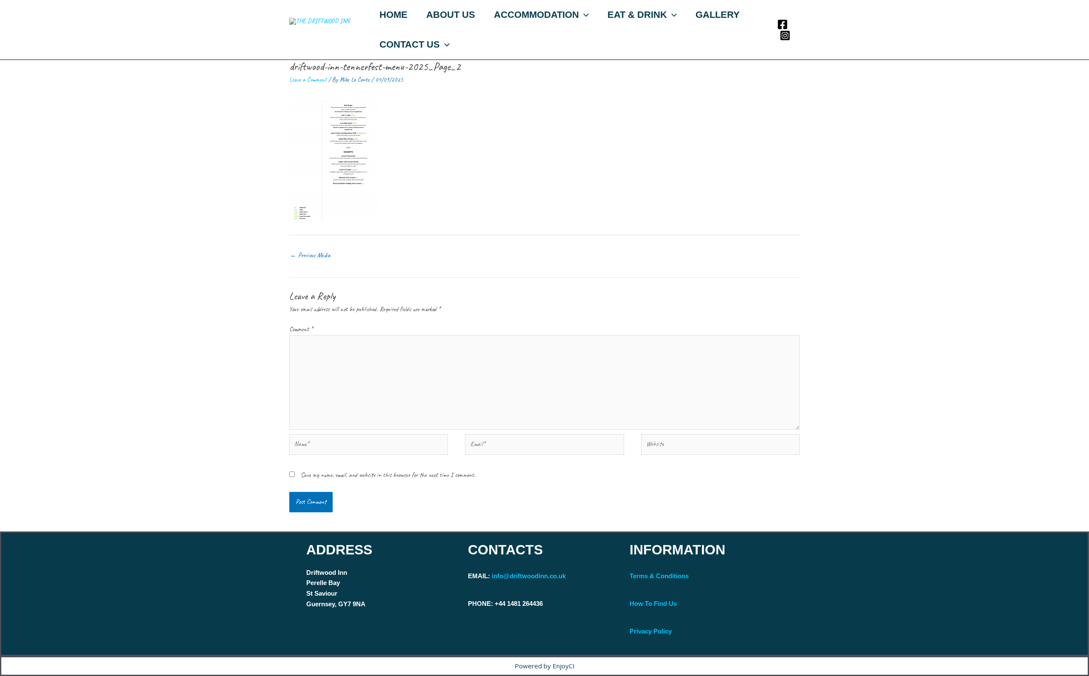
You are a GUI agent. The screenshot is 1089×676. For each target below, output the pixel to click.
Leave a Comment (308, 80)
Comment (301, 329)
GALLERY (718, 14)
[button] (584, 15)
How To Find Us (653, 603)
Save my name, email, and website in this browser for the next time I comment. (388, 475)
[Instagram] (785, 35)
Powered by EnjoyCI (545, 666)
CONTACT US (409, 44)
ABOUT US (450, 14)
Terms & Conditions (659, 575)
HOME (393, 14)
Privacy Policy (651, 631)
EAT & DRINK (637, 14)
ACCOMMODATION (536, 14)
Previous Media (310, 255)
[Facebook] (782, 24)
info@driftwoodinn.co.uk (529, 575)
